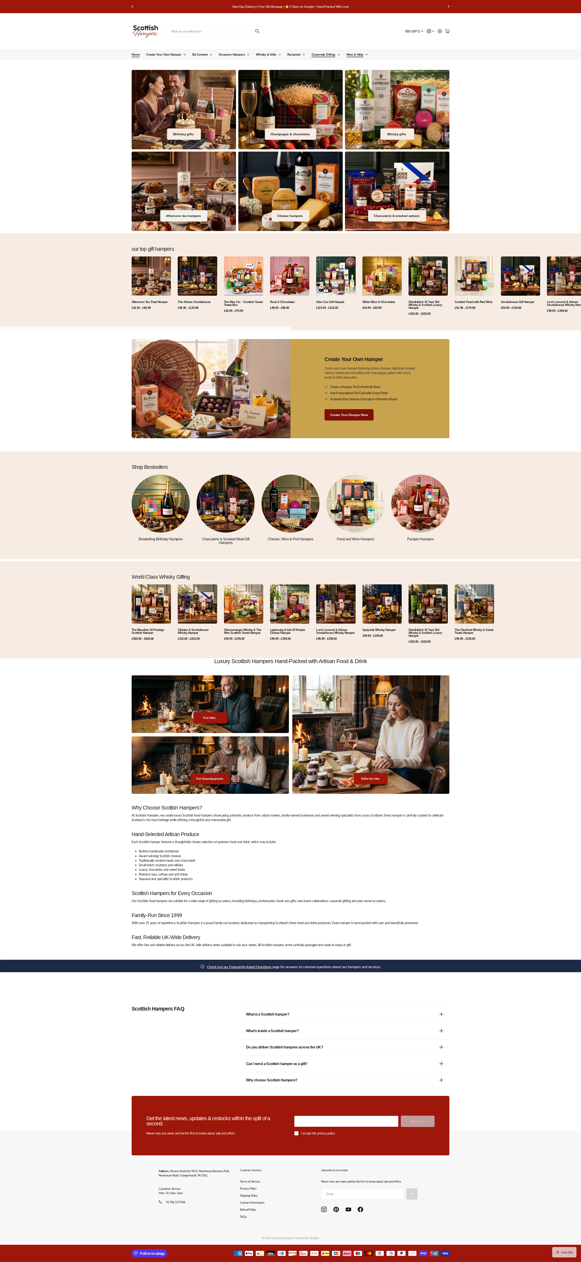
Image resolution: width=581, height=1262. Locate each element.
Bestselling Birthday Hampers (160, 539)
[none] (439, 276)
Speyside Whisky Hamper (379, 630)
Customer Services (250, 1170)
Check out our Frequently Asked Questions (239, 966)
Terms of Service (250, 1181)
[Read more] (430, 31)
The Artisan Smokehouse (194, 302)
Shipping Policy (249, 1195)
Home (136, 54)
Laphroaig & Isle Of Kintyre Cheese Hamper (287, 631)
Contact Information (252, 1202)
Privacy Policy (248, 1188)
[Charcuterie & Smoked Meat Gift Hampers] (226, 504)
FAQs (243, 1216)
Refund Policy (248, 1209)
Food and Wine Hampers (355, 539)
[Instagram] (324, 1210)
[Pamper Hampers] (420, 504)
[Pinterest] (336, 1209)
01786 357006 (175, 1202)
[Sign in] (440, 31)
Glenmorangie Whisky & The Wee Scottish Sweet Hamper (242, 631)
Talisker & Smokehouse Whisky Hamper (193, 631)
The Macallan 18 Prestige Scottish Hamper (148, 631)
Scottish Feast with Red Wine (473, 302)
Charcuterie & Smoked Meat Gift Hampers (225, 541)
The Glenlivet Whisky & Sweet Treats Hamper (474, 631)
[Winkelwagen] (447, 31)
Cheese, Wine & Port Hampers (290, 539)
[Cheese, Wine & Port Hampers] (290, 504)
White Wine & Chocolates (378, 302)
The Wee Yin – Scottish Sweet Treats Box (243, 303)
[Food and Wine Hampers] (355, 504)
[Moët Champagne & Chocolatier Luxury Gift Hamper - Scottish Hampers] (290, 109)
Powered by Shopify (307, 1238)
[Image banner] (290, 191)
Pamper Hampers (420, 539)
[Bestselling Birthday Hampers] (161, 504)
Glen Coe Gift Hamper (330, 302)
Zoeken (257, 31)
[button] (132, 6)
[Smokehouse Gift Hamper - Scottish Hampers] (397, 191)
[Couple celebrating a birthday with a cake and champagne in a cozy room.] (184, 109)
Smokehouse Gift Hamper (517, 302)
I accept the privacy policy (318, 1133)
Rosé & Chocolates (282, 302)
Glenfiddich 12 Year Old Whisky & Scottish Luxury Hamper (425, 305)
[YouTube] (348, 1209)
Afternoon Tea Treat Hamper (149, 302)
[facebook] (360, 1209)
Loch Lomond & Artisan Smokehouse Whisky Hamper (335, 631)
